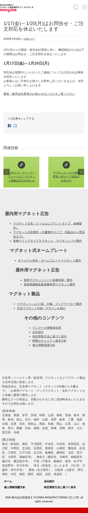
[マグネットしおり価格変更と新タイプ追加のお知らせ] (66, 172)
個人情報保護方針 (43, 345)
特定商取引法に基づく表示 (49, 336)
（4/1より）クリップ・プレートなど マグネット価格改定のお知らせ (21, 165)
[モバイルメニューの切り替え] (85, 7)
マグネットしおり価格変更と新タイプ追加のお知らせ (66, 165)
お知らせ (28, 38)
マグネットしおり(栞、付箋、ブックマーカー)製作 (49, 304)
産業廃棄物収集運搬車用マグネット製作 (49, 284)
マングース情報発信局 (46, 327)
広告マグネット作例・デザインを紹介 (41, 308)
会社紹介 (38, 332)
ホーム (8, 481)
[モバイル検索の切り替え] (76, 7)
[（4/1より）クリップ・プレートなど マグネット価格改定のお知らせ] (21, 172)
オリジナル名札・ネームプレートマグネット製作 (49, 260)
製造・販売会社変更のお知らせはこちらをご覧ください (39, 93)
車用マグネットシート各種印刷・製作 (48, 280)
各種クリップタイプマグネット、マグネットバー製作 (47, 240)
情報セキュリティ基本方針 (49, 340)
